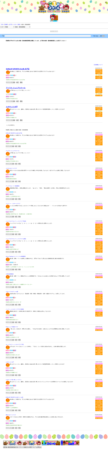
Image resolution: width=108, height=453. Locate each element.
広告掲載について (98, 64)
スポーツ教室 (17, 24)
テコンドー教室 (99, 178)
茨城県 (6, 24)
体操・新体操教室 (99, 141)
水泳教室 (98, 73)
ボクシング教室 (99, 95)
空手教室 (98, 78)
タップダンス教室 (99, 299)
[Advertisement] (54, 53)
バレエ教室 (99, 88)
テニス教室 (99, 76)
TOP (2, 24)
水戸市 (10, 24)
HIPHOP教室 (98, 90)
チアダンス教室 (99, 71)
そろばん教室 (99, 354)
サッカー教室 (98, 112)
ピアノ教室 (99, 294)
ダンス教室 (99, 347)
